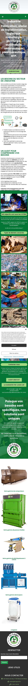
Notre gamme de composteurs (14, 491)
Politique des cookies (8, 356)
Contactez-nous (14, 364)
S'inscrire (4, 662)
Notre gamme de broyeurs (14, 595)
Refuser (14, 349)
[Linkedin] (25, 16)
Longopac (14, 630)
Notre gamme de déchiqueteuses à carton (14, 559)
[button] (26, 329)
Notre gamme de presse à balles (14, 530)
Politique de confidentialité (18, 356)
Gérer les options (14, 353)
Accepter (14, 345)
